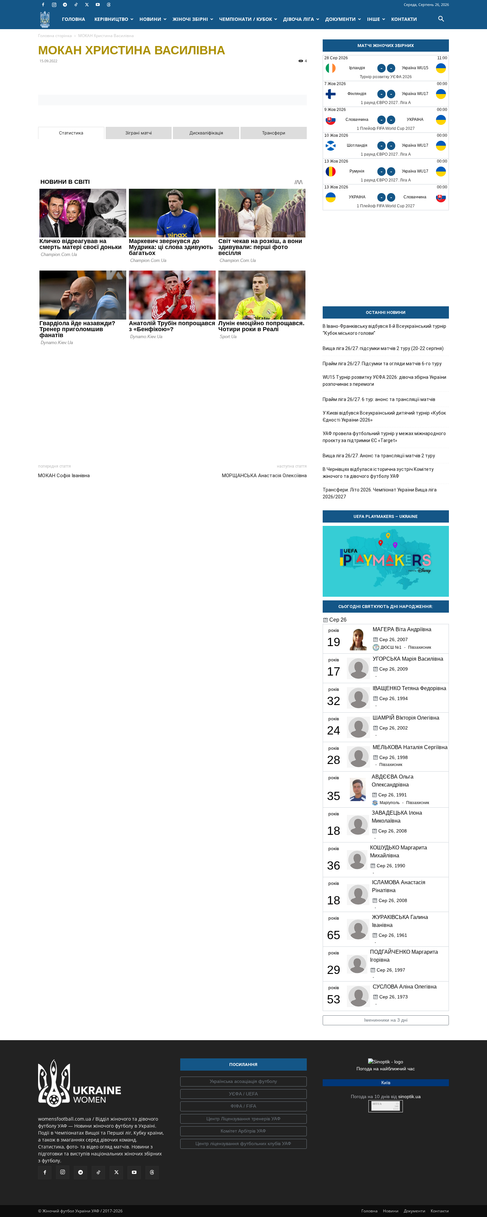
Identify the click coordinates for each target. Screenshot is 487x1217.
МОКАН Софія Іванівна (64, 476)
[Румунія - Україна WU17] (386, 171)
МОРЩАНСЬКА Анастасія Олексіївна (264, 476)
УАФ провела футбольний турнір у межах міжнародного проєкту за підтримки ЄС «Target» (384, 437)
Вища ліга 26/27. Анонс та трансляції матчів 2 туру (379, 455)
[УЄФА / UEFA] (243, 1094)
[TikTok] (76, 4)
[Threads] (109, 4)
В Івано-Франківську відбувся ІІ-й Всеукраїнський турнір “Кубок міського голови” (384, 330)
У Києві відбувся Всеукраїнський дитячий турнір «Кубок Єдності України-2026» (384, 416)
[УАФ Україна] (243, 1081)
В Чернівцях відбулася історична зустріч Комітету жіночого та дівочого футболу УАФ (378, 473)
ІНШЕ (373, 19)
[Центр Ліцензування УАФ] (243, 1119)
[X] (87, 4)
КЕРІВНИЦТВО (111, 19)
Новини (391, 1211)
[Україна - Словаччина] (386, 197)
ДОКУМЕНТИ (340, 19)
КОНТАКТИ (404, 19)
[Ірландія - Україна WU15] (386, 68)
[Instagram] (54, 4)
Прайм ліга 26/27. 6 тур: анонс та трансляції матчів (379, 399)
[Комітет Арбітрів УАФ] (243, 1131)
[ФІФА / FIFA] (243, 1106)
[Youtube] (98, 4)
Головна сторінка (55, 35)
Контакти (440, 1211)
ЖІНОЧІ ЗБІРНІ (190, 19)
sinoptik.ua (409, 1096)
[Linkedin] (121, 75)
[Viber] (90, 75)
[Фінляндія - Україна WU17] (386, 94)
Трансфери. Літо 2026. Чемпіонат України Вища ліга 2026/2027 (380, 493)
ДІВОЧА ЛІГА (298, 19)
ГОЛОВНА (73, 19)
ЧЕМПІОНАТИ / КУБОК (245, 19)
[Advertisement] (172, 402)
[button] (441, 20)
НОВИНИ (150, 19)
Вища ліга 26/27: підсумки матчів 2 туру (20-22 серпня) (383, 348)
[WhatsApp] (105, 75)
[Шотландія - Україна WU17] (386, 145)
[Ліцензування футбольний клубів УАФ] (243, 1143)
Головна (369, 1211)
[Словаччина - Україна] (386, 119)
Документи (414, 1211)
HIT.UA (377, 1103)
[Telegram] (65, 4)
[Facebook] (43, 4)
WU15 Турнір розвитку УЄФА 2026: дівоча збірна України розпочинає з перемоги (384, 381)
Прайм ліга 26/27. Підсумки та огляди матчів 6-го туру (382, 363)
